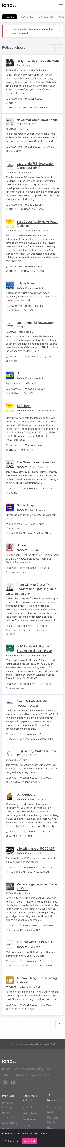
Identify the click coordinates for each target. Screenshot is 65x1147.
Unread (22, 545)
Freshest (9, 16)
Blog (50, 1127)
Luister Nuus (25, 283)
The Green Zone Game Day (36, 462)
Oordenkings (26, 505)
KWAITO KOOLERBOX (32, 701)
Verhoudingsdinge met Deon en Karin (37, 886)
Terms (6, 1075)
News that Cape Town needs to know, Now (37, 122)
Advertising (9, 1123)
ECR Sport (24, 405)
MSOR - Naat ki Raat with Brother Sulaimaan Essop (34, 648)
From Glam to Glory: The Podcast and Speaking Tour (36, 587)
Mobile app (30, 1119)
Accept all (29, 1141)
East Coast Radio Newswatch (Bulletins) (37, 223)
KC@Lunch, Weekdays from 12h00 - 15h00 (36, 753)
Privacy (19, 1075)
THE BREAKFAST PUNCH (34, 942)
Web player (30, 1113)
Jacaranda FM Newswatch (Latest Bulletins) (35, 165)
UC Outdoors (26, 794)
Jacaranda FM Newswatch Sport (35, 325)
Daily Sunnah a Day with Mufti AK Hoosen (38, 63)
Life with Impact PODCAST (36, 848)
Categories (46, 16)
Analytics (29, 1107)
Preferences (11, 1141)
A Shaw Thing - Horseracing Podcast (37, 980)
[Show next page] (59, 47)
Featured (27, 16)
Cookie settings (38, 1075)
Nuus (20, 373)
